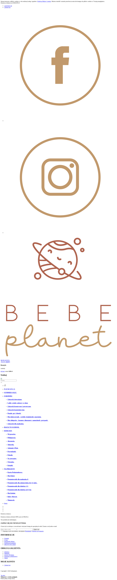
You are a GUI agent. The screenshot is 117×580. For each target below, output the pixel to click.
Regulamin (28, 531)
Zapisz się (36, 529)
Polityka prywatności (10, 543)
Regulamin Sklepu (9, 541)
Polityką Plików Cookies (44, 1)
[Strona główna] (58, 358)
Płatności (6, 553)
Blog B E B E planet (10, 544)
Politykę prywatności (38, 531)
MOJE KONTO (5, 360)
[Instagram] (60, 232)
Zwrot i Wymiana (9, 555)
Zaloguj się (7, 565)
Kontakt (6, 538)
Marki (5, 503)
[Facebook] (60, 120)
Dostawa (6, 552)
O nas (6, 540)
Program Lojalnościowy (10, 556)
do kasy (3, 371)
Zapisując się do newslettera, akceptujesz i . (23, 531)
